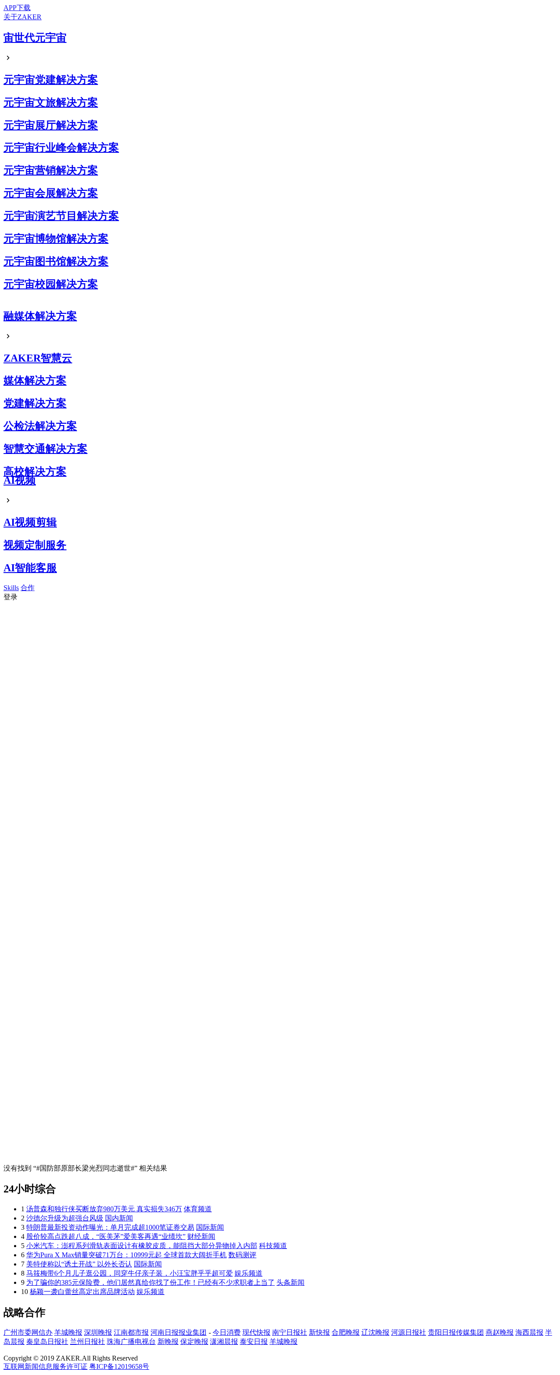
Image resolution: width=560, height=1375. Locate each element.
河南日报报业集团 (178, 1332)
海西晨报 (529, 1332)
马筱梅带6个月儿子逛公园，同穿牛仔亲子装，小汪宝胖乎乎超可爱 (129, 1273)
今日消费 (227, 1332)
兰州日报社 (87, 1341)
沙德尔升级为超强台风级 (64, 1218)
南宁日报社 (289, 1332)
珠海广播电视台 (131, 1341)
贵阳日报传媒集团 (456, 1332)
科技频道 (273, 1245)
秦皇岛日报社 (47, 1341)
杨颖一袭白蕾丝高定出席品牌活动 (82, 1291)
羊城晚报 (68, 1332)
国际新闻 (210, 1227)
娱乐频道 (248, 1273)
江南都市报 (131, 1332)
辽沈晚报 (375, 1332)
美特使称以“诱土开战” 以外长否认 (79, 1264)
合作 (28, 587)
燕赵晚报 (500, 1332)
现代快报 (256, 1332)
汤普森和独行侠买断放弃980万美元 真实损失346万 (104, 1209)
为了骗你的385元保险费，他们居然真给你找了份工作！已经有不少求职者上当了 (150, 1282)
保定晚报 (194, 1341)
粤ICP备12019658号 (119, 1366)
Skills (11, 587)
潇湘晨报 (224, 1341)
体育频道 (198, 1209)
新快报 (319, 1332)
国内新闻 (119, 1218)
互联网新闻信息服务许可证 (46, 1366)
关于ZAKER (23, 17)
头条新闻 (290, 1282)
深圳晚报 (98, 1332)
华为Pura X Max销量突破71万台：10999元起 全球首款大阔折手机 (126, 1255)
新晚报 (168, 1341)
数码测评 (242, 1255)
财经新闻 (201, 1236)
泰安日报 (254, 1341)
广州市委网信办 (28, 1332)
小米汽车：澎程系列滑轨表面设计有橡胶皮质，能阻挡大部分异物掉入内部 (141, 1245)
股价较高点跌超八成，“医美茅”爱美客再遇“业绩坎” (106, 1236)
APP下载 (17, 7)
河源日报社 (408, 1332)
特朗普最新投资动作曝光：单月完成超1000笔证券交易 (110, 1227)
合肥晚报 (346, 1332)
